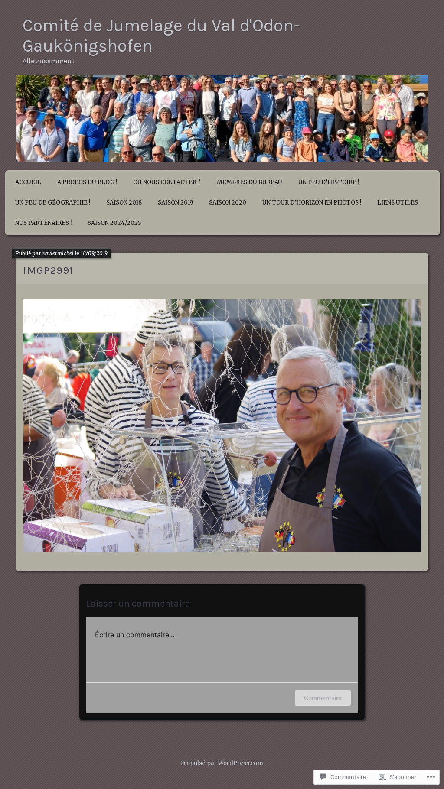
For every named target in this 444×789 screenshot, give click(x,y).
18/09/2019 (94, 253)
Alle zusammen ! (49, 61)
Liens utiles (397, 202)
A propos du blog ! (87, 182)
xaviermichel (58, 253)
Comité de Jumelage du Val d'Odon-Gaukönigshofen (161, 35)
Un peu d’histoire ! (328, 182)
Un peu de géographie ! (52, 202)
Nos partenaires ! (43, 223)
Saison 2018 (124, 202)
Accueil (28, 182)
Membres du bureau (249, 182)
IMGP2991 (48, 270)
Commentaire (323, 697)
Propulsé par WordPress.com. (222, 763)
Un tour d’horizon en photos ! (311, 202)
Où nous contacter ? (167, 182)
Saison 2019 (175, 202)
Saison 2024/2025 (114, 223)
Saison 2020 (227, 202)
